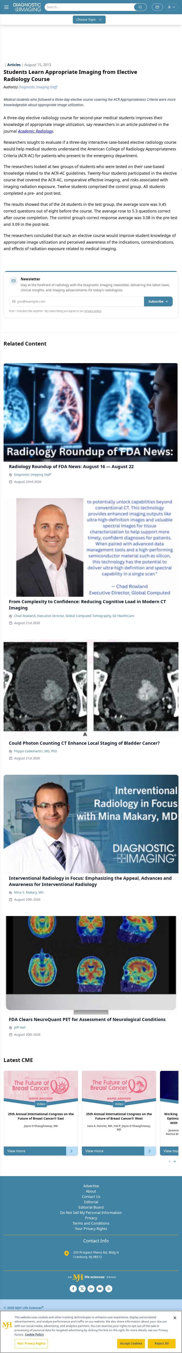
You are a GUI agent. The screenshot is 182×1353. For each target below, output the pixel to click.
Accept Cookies (131, 1343)
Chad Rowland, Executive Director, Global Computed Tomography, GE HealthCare (74, 616)
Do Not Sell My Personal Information (91, 1212)
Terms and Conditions (91, 1223)
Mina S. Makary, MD (29, 892)
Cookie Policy (34, 1335)
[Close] (175, 1318)
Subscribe (155, 301)
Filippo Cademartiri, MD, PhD (35, 751)
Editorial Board (91, 1207)
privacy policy (93, 311)
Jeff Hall (20, 1027)
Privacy (91, 1217)
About (91, 1191)
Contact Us (91, 1196)
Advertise (91, 1185)
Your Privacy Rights (91, 1228)
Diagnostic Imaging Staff (32, 474)
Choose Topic (86, 19)
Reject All (162, 1343)
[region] (91, 1332)
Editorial (91, 1201)
